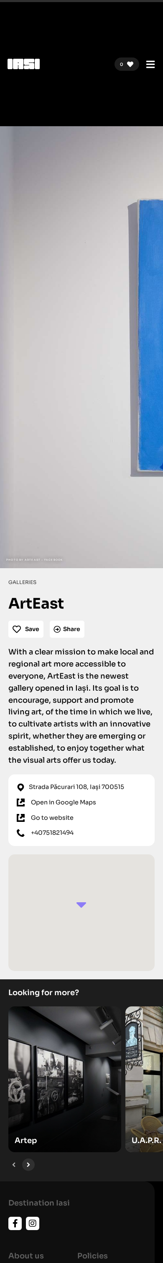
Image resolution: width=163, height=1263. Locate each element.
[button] (14, 1164)
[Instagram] (32, 1223)
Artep (26, 1140)
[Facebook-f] (15, 1223)
